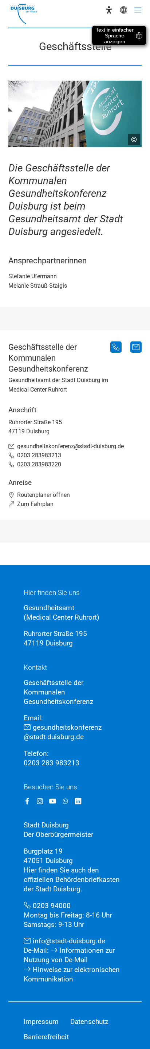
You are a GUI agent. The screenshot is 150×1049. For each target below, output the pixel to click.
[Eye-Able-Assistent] (109, 10)
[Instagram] (39, 801)
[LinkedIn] (78, 801)
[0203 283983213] (116, 347)
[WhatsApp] (65, 801)
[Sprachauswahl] (123, 10)
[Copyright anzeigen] (131, 136)
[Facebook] (27, 801)
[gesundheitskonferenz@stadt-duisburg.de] (136, 347)
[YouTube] (52, 801)
